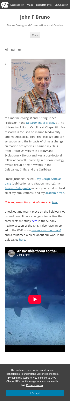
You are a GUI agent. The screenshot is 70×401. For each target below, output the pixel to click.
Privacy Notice (34, 385)
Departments (44, 4)
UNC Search (61, 4)
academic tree (55, 193)
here (55, 202)
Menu (35, 35)
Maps (30, 4)
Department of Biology (40, 123)
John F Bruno (35, 17)
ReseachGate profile (18, 188)
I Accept (35, 393)
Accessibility (17, 4)
